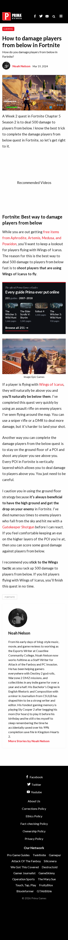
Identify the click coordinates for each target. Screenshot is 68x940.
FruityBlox (46, 885)
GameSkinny (47, 873)
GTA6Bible (44, 891)
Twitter (36, 784)
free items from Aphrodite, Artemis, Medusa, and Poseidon (31, 238)
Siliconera (50, 861)
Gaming (8, 28)
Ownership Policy (34, 831)
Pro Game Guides (18, 855)
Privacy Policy (34, 838)
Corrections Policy (34, 808)
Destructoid (49, 867)
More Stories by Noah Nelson (28, 741)
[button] (61, 16)
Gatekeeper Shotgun (18, 527)
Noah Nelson (21, 66)
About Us (34, 801)
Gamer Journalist (24, 873)
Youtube (36, 792)
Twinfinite (39, 855)
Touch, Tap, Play (25, 885)
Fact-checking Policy (34, 823)
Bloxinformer (25, 891)
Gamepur (55, 855)
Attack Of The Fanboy (26, 861)
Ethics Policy (34, 816)
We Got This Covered (25, 867)
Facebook (36, 777)
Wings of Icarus (51, 384)
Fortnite (10, 597)
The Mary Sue (47, 879)
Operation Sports (23, 879)
